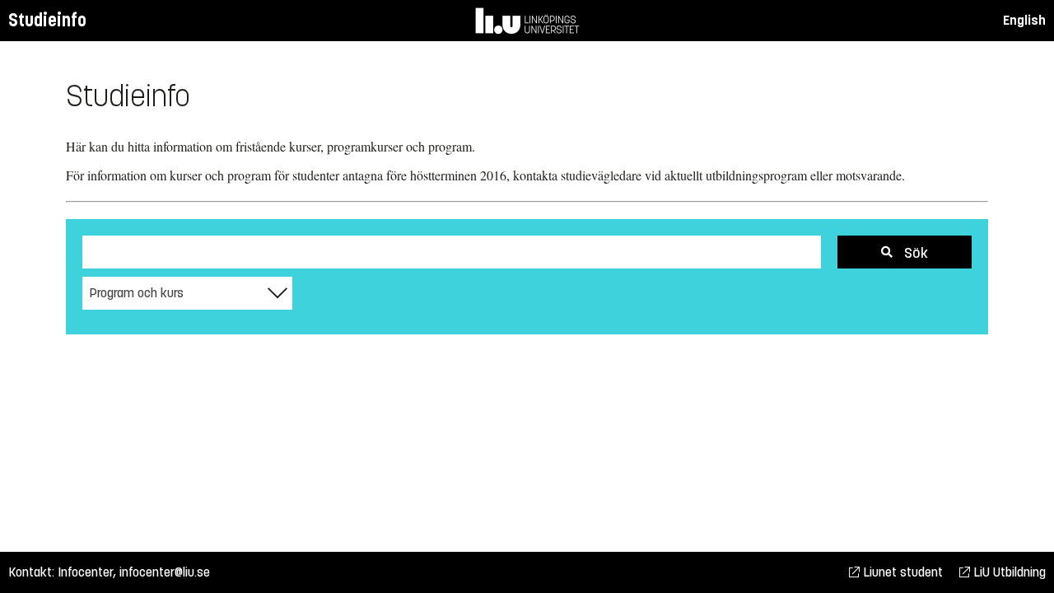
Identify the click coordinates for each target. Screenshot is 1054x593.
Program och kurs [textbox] (136, 293)
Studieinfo (47, 20)
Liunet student (901, 572)
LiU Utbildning (1008, 572)
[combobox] (187, 293)
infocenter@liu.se (164, 572)
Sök (914, 253)
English (1024, 20)
